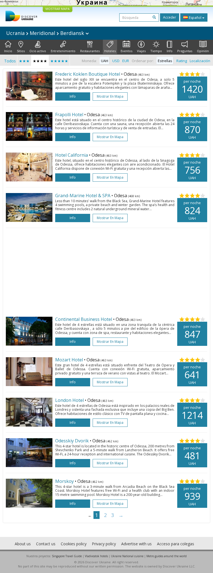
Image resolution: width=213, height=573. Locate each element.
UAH (104, 60)
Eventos (126, 51)
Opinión (203, 51)
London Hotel (70, 400)
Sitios (21, 51)
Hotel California (72, 155)
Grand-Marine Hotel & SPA (83, 195)
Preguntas (184, 51)
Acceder (169, 17)
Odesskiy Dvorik (72, 441)
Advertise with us (136, 543)
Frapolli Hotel (69, 114)
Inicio (8, 51)
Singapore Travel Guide (67, 556)
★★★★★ (59, 61)
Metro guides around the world (166, 556)
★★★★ (40, 61)
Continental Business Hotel (84, 319)
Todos (10, 61)
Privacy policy (104, 543)
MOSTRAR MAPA (57, 9)
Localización (200, 60)
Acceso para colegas (175, 543)
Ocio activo (37, 51)
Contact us (45, 543)
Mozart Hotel (69, 360)
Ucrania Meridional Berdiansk (45, 33)
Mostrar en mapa (110, 96)
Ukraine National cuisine (127, 556)
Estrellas (165, 60)
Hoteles (110, 51)
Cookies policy (74, 543)
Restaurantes (90, 51)
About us (23, 543)
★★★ (24, 61)
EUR (125, 60)
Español (195, 17)
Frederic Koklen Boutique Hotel (88, 74)
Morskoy (65, 481)
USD (116, 60)
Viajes (141, 51)
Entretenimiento (63, 51)
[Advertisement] (106, 272)
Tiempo (156, 51)
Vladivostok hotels (96, 556)
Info (170, 51)
